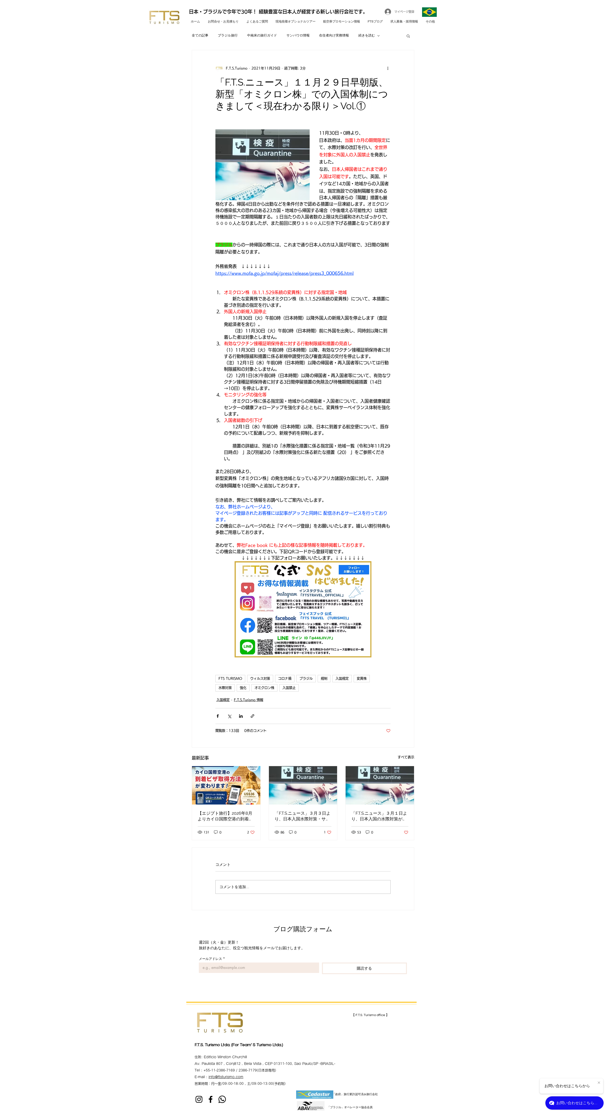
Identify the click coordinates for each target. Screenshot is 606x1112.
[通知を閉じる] (599, 1083)
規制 (324, 678)
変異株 (362, 678)
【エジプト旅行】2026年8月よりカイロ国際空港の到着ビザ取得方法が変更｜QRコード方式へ (225, 816)
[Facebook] (210, 1099)
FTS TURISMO (230, 678)
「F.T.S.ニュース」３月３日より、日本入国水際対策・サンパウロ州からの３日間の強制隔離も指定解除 (302, 816)
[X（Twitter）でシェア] (229, 716)
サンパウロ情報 (298, 35)
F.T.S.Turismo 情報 (248, 699)
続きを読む (366, 35)
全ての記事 (200, 35)
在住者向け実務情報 (334, 35)
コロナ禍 (284, 678)
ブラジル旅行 (228, 35)
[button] (408, 36)
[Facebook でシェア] (217, 716)
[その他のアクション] (388, 68)
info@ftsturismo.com (226, 1077)
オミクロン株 (264, 687)
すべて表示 (406, 757)
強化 (243, 687)
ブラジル (306, 678)
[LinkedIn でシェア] (241, 716)
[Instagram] (199, 1099)
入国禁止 (289, 687)
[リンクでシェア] (252, 716)
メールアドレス (212, 959)
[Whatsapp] (222, 1099)
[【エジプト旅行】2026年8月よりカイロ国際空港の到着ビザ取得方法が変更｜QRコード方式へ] (226, 785)
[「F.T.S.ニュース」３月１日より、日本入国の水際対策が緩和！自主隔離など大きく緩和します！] (380, 785)
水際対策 (225, 687)
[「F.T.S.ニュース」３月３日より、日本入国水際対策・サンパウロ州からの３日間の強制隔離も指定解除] (303, 785)
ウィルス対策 (260, 678)
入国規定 (342, 678)
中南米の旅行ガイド (262, 35)
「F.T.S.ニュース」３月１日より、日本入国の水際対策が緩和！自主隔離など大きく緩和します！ (379, 816)
